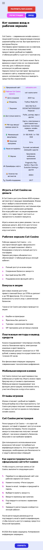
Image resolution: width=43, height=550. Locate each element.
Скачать (21, 546)
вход (31, 15)
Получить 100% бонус (21, 9)
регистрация (16, 15)
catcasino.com (31, 87)
